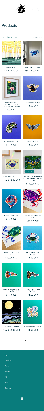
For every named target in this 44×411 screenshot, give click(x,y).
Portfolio (8, 360)
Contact (8, 388)
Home (7, 355)
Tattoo (7, 377)
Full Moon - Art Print (11, 327)
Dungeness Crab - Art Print (33, 216)
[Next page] (32, 340)
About (7, 382)
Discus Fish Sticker (11, 216)
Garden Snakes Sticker (32, 327)
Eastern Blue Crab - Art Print (11, 253)
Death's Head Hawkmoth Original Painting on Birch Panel (32, 178)
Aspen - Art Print (11, 67)
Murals (7, 371)
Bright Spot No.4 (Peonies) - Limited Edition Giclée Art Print (11, 104)
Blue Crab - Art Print (32, 67)
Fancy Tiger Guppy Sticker (33, 290)
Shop (7, 366)
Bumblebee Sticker (33, 103)
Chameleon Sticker (11, 141)
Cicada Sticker (32, 141)
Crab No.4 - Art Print (11, 177)
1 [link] (12, 340)
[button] (5, 9)
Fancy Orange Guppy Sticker (11, 290)
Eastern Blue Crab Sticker (32, 253)
